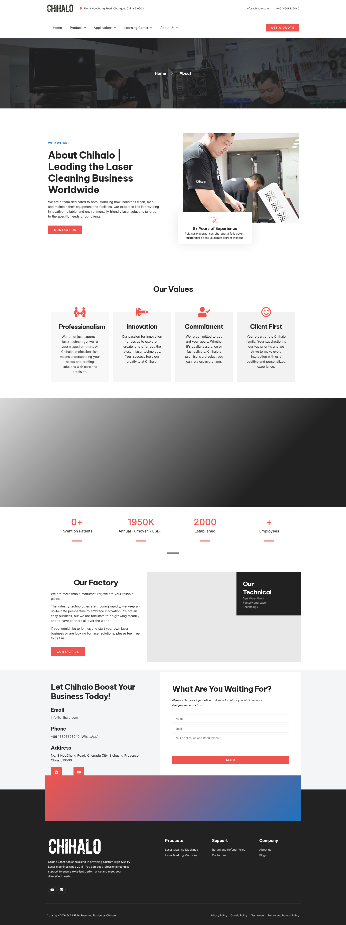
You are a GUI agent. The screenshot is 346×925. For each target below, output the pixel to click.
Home (57, 28)
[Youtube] (78, 772)
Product (76, 28)
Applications (103, 28)
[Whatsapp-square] (56, 772)
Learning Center (136, 28)
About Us (167, 28)
